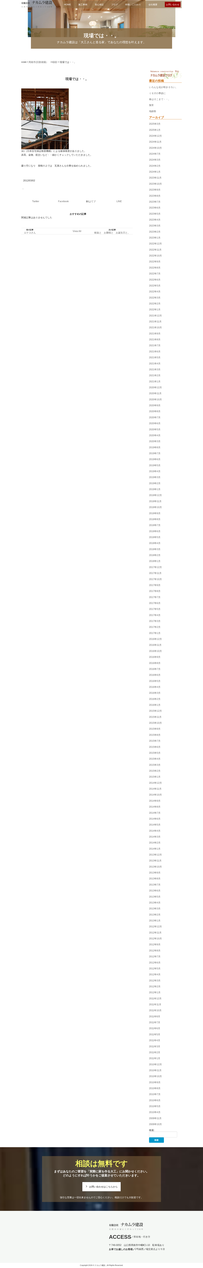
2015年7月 (154, 741)
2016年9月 (154, 657)
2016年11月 (155, 645)
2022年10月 (155, 255)
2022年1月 (154, 309)
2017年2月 (154, 627)
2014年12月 (155, 783)
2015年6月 (154, 747)
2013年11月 (155, 861)
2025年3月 (154, 124)
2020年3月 (154, 441)
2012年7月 (154, 956)
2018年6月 (154, 531)
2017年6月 (154, 603)
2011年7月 (154, 1022)
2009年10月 (155, 1124)
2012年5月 (154, 968)
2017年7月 (154, 597)
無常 (151, 105)
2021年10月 (155, 327)
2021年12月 (155, 315)
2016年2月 (154, 699)
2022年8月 (154, 267)
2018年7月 (154, 525)
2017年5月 (154, 609)
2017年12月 (155, 567)
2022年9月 (154, 261)
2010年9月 (154, 1082)
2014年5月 (154, 824)
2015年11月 (155, 717)
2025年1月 (154, 130)
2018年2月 (154, 555)
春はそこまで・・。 (159, 99)
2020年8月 (154, 411)
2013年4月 (154, 902)
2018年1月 (154, 561)
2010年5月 (154, 1106)
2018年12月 (155, 495)
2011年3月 (154, 1046)
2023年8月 (154, 196)
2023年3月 (154, 225)
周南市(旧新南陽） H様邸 (43, 62)
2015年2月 (154, 771)
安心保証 (99, 4)
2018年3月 (154, 549)
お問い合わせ (172, 4)
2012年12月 (155, 926)
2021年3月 (154, 369)
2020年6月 (154, 423)
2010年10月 (155, 1076)
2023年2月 (154, 232)
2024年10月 (155, 148)
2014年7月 (154, 813)
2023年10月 (155, 184)
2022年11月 (155, 249)
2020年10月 (155, 399)
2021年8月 (154, 339)
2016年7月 (154, 669)
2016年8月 (154, 663)
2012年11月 (155, 932)
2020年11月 (155, 393)
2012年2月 (154, 986)
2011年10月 (155, 1010)
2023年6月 (154, 207)
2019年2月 (154, 483)
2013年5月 (154, 896)
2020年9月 (154, 405)
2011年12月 (155, 998)
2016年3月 (154, 693)
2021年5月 (154, 357)
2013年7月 (154, 884)
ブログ (114, 4)
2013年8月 (154, 878)
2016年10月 (155, 651)
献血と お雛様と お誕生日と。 (112, 233)
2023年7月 (154, 202)
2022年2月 (154, 303)
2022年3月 (154, 297)
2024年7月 (154, 154)
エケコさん (30, 233)
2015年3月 (154, 765)
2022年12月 (155, 244)
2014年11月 (155, 789)
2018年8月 (154, 519)
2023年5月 (154, 214)
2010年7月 (154, 1094)
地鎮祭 (152, 111)
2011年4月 (154, 1040)
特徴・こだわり (133, 4)
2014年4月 (154, 831)
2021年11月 (155, 321)
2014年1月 (154, 849)
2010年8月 (154, 1088)
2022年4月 (154, 291)
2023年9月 (154, 190)
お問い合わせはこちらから (103, 1186)
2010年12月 (155, 1064)
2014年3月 (154, 836)
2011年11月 (155, 1004)
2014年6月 (154, 819)
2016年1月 (154, 705)
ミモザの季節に (157, 93)
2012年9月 (154, 944)
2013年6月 (154, 890)
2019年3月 (154, 477)
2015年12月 (155, 711)
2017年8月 (154, 591)
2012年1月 (154, 992)
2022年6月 (154, 279)
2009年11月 (155, 1118)
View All (77, 231)
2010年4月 (154, 1112)
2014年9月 (154, 801)
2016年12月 (155, 639)
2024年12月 (155, 136)
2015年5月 (154, 753)
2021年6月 (154, 351)
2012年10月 (155, 938)
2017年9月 (154, 585)
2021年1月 (154, 381)
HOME (67, 4)
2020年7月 (154, 417)
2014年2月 (154, 842)
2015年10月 (155, 723)
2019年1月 (154, 489)
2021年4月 (154, 363)
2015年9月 (154, 729)
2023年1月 (154, 237)
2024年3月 (154, 160)
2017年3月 (154, 621)
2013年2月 (154, 914)
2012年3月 (154, 980)
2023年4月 (154, 219)
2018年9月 (154, 513)
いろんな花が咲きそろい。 (163, 87)
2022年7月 (154, 273)
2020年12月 (155, 387)
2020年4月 (154, 435)
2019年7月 (154, 453)
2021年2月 (154, 375)
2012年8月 (154, 950)
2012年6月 (154, 962)
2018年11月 (155, 501)
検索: (151, 1130)
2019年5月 (154, 465)
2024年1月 (154, 172)
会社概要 (152, 4)
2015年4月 (154, 759)
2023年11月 (155, 178)
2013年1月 (154, 920)
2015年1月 (154, 777)
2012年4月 (154, 974)
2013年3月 (154, 908)
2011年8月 (154, 1016)
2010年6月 (154, 1100)
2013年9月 (154, 872)
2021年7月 (154, 345)
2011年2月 (154, 1052)
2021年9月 (154, 333)
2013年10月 (155, 866)
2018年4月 (154, 543)
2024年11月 (155, 142)
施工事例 (82, 4)
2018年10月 (155, 507)
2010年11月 (155, 1070)
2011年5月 (154, 1034)
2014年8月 (154, 807)
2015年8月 (154, 735)
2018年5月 (154, 537)
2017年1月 (154, 633)
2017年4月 (154, 615)
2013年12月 (155, 854)
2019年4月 (154, 471)
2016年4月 (154, 687)
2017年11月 (155, 573)
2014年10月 (155, 795)
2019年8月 (154, 447)
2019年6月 (154, 459)
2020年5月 (154, 429)
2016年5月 (154, 681)
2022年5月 (154, 285)
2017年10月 (155, 579)
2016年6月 (154, 675)
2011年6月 (154, 1028)
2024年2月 (154, 166)
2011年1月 (154, 1058)
